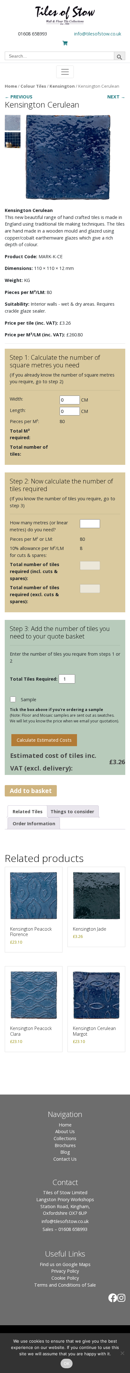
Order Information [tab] (34, 824)
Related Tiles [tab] (28, 811)
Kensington (62, 86)
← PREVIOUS (18, 97)
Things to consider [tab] (72, 811)
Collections (65, 1138)
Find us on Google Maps (65, 1264)
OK (67, 1363)
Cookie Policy (65, 1278)
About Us (65, 1131)
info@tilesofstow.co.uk (97, 34)
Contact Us (65, 1159)
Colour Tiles (33, 86)
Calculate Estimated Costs (44, 740)
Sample (28, 699)
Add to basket (31, 790)
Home (11, 86)
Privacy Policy (65, 1271)
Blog (65, 1152)
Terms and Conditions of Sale (65, 1285)
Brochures (65, 1145)
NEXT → (116, 97)
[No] (122, 1353)
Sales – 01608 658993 (65, 1229)
